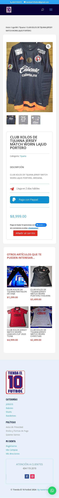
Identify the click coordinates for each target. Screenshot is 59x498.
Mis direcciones (13, 453)
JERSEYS (9, 404)
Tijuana (22, 27)
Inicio (8, 27)
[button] (48, 46)
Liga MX (15, 27)
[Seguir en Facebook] (27, 476)
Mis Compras (12, 450)
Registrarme (11, 446)
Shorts (9, 412)
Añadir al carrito (25, 233)
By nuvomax (42, 489)
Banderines (11, 415)
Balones (9, 408)
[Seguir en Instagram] (32, 476)
